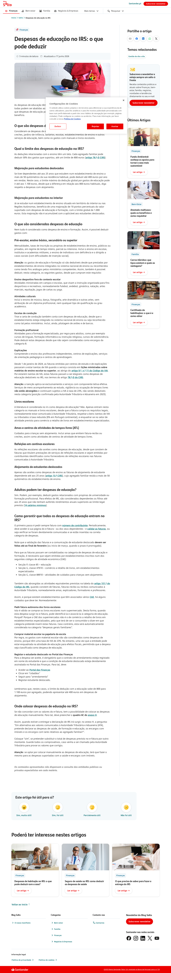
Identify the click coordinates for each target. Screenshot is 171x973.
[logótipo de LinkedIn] (143, 938)
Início (13, 18)
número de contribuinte (75, 525)
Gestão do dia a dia (136, 56)
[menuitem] (11, 11)
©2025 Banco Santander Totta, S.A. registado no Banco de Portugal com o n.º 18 (132, 969)
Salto (21, 18)
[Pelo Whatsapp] (149, 38)
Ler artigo (137, 172)
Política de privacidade (21, 960)
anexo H (92, 714)
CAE (92, 596)
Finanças (58, 935)
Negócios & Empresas (63, 941)
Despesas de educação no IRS (38, 18)
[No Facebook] (136, 38)
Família (57, 929)
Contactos (100, 923)
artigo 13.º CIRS (54, 475)
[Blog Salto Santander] (7, 4)
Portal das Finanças (39, 669)
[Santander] (19, 969)
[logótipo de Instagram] (136, 938)
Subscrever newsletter (155, 4)
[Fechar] (123, 100)
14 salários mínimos (35, 505)
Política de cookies (46, 960)
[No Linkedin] (143, 38)
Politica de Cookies (72, 119)
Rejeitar (95, 126)
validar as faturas (96, 528)
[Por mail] (130, 38)
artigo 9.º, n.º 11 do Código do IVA (89, 370)
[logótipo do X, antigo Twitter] (150, 938)
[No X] (156, 38)
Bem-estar (58, 923)
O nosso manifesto (22, 923)
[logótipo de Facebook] (129, 938)
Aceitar (114, 126)
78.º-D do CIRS (75, 377)
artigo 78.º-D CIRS (95, 157)
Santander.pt (135, 3)
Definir (58, 126)
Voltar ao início (20, 904)
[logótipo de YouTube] (157, 938)
